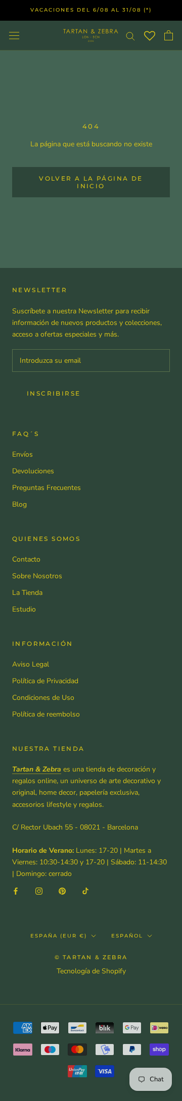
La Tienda (27, 592)
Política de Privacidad (45, 681)
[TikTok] (85, 891)
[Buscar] (130, 35)
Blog (19, 504)
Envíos (22, 454)
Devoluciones (33, 471)
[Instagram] (38, 891)
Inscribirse (53, 393)
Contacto (26, 559)
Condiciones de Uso (43, 697)
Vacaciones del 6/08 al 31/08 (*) (91, 10)
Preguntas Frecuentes (46, 487)
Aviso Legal (30, 664)
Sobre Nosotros (37, 576)
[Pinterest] (62, 891)
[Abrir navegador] (14, 35)
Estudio (24, 609)
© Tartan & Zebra (91, 957)
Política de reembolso (46, 714)
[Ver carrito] (168, 35)
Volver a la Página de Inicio (91, 182)
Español (127, 935)
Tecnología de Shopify (91, 971)
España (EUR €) (58, 935)
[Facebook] (15, 891)
